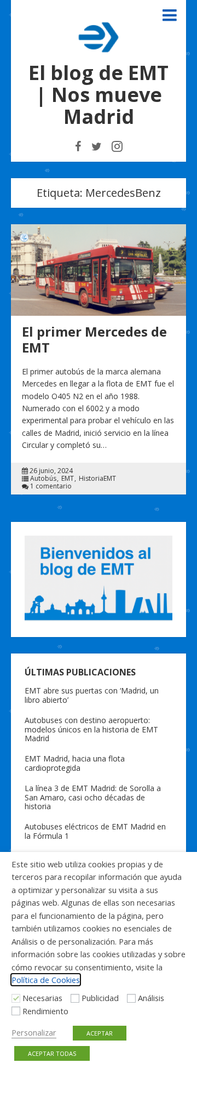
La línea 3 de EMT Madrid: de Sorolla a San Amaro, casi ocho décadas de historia (93, 797)
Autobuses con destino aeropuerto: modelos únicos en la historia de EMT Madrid (91, 729)
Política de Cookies (45, 979)
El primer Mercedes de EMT (94, 339)
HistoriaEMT (97, 478)
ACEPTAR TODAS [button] (52, 1053)
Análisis (151, 997)
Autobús (43, 478)
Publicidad (100, 997)
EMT (67, 478)
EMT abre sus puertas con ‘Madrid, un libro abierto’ (92, 695)
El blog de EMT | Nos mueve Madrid (98, 94)
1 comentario (51, 486)
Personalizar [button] (33, 1032)
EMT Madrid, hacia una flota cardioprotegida (75, 763)
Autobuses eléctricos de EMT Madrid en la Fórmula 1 (95, 831)
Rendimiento (45, 1010)
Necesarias (42, 997)
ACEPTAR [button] (99, 1033)
